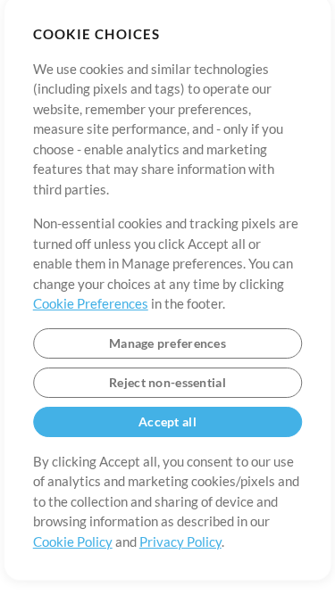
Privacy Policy (180, 541)
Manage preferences (167, 343)
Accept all (167, 421)
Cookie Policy (73, 541)
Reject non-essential (167, 382)
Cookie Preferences (90, 303)
